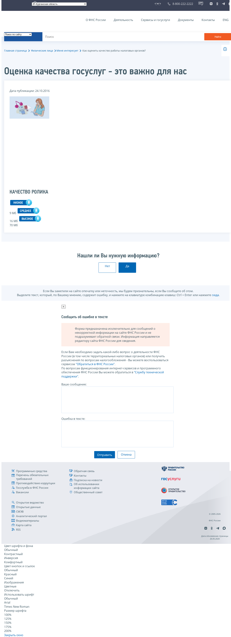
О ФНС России (96, 20)
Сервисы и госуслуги (155, 20)
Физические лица (42, 50)
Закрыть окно (13, 635)
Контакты (208, 20)
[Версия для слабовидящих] (158, 4)
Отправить (104, 455)
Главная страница (15, 50)
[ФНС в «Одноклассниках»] (217, 4)
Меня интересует (67, 50)
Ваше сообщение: (74, 384)
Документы (186, 20)
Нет (107, 266)
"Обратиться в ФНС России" (95, 364)
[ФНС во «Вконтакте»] (211, 4)
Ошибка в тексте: (73, 419)
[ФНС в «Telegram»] (223, 4)
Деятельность (123, 20)
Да (127, 266)
